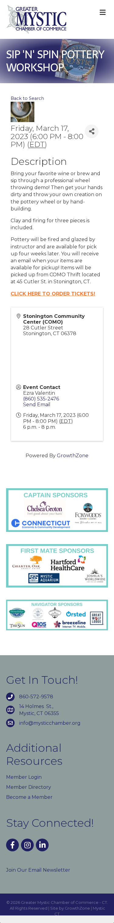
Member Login (24, 777)
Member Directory (28, 787)
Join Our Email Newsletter (38, 870)
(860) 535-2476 (41, 399)
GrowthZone (72, 455)
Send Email (36, 404)
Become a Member (29, 797)
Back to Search (27, 98)
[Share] (91, 131)
